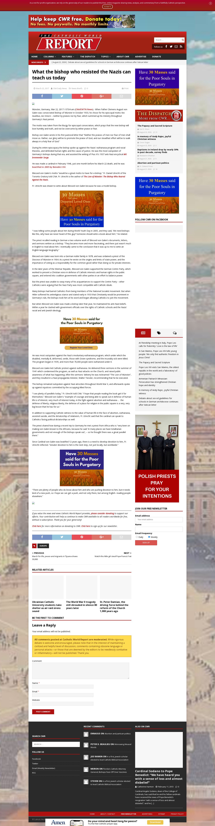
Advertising (147, 814)
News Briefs (37, 62)
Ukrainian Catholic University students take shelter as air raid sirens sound (47, 606)
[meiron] (86, 770)
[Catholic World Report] (107, 51)
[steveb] (86, 782)
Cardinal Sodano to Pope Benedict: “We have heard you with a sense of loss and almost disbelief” (159, 776)
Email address (142, 515)
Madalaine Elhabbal (147, 155)
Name (35, 683)
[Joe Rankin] (86, 758)
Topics (105, 56)
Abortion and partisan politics (153, 162)
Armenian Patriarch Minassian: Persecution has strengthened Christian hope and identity (157, 382)
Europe (43, 546)
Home (34, 56)
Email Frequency (143, 533)
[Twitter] (171, 46)
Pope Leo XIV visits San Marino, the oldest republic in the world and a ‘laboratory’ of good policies (159, 370)
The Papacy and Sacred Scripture (154, 125)
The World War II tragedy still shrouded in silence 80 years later (81, 605)
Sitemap (161, 814)
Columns (49, 56)
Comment (37, 661)
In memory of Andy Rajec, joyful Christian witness (154, 137)
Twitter (35, 763)
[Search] (183, 40)
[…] (152, 803)
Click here (36, 526)
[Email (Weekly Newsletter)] (176, 46)
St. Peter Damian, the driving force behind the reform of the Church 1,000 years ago (114, 606)
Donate (156, 56)
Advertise (140, 56)
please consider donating (102, 513)
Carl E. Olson (144, 129)
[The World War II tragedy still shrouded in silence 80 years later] (82, 587)
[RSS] (181, 46)
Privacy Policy (177, 814)
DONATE (107, 7)
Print (126, 88)
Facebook (36, 759)
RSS (34, 772)
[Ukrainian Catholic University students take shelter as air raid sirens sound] (48, 587)
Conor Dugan (145, 142)
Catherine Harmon (145, 786)
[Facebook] (166, 46)
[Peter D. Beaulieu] (86, 745)
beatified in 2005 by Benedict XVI (49, 167)
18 (156, 169)
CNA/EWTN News (84, 109)
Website (36, 700)
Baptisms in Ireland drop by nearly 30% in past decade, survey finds (157, 151)
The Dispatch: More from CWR (159, 116)
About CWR (123, 56)
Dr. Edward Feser (146, 166)
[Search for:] (167, 39)
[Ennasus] (86, 735)
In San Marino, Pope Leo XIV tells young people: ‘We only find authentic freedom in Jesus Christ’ (159, 354)
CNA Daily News (60, 88)
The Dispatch (87, 56)
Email (35, 691)
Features (67, 56)
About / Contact (107, 814)
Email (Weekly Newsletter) (43, 768)
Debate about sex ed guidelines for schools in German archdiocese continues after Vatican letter (158, 401)
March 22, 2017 (42, 88)
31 (156, 132)
